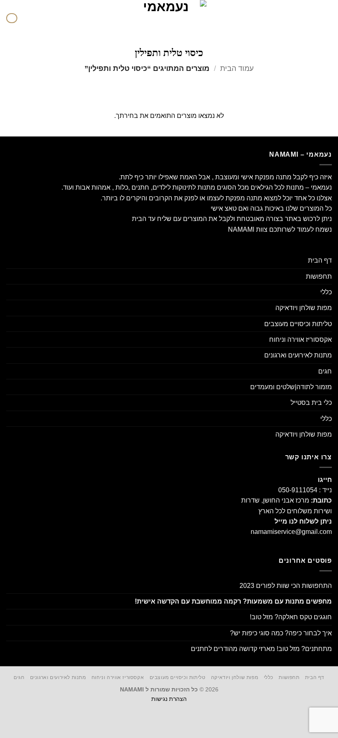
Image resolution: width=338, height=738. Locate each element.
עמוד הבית (237, 68)
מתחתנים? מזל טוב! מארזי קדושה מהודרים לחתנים (261, 648)
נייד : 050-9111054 (305, 490)
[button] (327, 18)
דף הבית (320, 260)
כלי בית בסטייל (311, 402)
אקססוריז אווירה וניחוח (300, 339)
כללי (326, 292)
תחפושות (319, 276)
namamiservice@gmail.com (291, 531)
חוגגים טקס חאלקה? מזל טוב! (291, 616)
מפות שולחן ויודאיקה (303, 307)
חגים (325, 371)
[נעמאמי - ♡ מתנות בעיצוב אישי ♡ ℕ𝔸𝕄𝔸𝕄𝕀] (169, 18)
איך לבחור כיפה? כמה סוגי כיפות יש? (281, 633)
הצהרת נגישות (169, 699)
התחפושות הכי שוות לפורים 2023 (285, 585)
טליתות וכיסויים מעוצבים (298, 323)
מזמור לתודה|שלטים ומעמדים (291, 386)
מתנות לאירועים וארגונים (298, 355)
